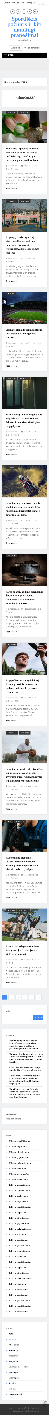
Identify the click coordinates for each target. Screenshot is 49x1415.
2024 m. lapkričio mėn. (19, 1251)
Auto (9, 822)
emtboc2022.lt (13, 166)
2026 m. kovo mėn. (18, 1168)
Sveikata (12, 1389)
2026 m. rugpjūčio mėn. (20, 1141)
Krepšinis (13, 1356)
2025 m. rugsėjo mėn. (19, 1201)
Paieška (8, 1011)
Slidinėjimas (14, 1378)
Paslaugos (24, 113)
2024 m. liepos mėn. (18, 1267)
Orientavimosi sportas (19, 1367)
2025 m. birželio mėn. (19, 1218)
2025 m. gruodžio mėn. (19, 1185)
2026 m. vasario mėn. (19, 1174)
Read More (11, 188)
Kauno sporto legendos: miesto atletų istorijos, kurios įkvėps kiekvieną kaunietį (22, 950)
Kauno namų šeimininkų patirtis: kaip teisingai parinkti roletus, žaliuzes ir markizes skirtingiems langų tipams (20, 3)
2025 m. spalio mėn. (18, 1196)
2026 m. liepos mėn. (18, 1146)
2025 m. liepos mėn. (18, 1212)
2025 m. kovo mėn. (17, 1234)
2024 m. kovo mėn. (17, 1284)
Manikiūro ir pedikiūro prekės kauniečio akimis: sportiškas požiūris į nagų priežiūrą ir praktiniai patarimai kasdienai (23, 1044)
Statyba (12, 1383)
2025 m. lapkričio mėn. (19, 1190)
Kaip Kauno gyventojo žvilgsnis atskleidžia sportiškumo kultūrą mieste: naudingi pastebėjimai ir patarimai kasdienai (24, 1093)
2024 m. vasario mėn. (19, 1289)
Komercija (11, 113)
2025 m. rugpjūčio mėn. (20, 1207)
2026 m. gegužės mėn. (19, 1157)
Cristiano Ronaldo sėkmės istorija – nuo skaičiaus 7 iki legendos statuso (24, 333)
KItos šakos (11, 201)
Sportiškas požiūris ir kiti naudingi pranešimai (24, 27)
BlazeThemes (33, 1411)
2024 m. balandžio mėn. (20, 1278)
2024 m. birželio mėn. (19, 1273)
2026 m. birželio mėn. (19, 1152)
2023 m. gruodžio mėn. (19, 1300)
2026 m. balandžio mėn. (20, 1163)
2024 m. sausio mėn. (18, 1295)
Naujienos (25, 201)
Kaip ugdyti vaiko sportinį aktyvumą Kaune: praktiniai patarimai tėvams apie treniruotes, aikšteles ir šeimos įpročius (22, 245)
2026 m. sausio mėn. (18, 1179)
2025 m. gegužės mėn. (19, 1223)
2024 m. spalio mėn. (18, 1256)
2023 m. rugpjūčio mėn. (20, 1306)
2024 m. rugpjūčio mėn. (20, 1262)
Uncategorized (15, 1394)
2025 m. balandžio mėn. (20, 1229)
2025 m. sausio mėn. (18, 1240)
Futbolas (11, 294)
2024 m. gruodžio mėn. (19, 1245)
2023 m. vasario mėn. (19, 1311)
